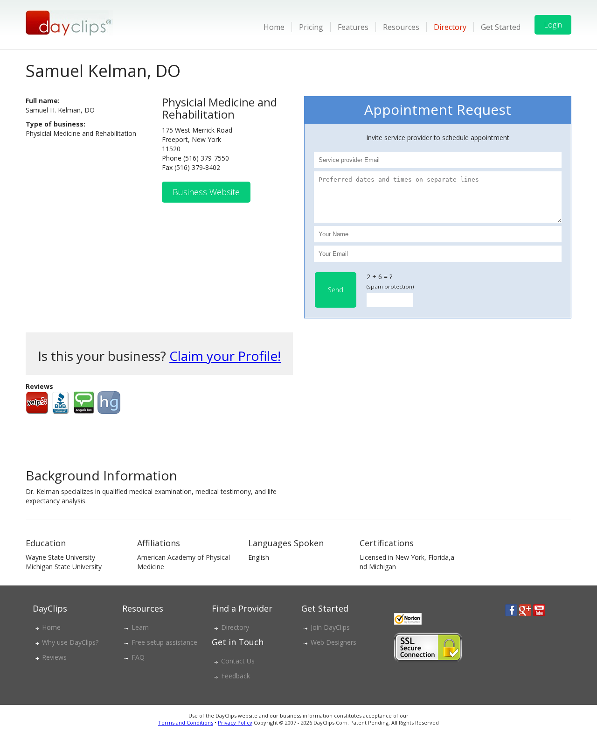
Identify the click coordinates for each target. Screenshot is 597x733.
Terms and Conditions (185, 722)
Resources (401, 27)
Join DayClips (330, 627)
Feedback (235, 675)
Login (553, 25)
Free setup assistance (164, 642)
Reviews (54, 657)
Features (353, 27)
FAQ (138, 657)
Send (335, 289)
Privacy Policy (235, 722)
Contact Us (238, 660)
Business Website (206, 191)
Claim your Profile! (225, 356)
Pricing (311, 27)
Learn (140, 627)
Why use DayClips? (70, 642)
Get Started (501, 27)
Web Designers (333, 642)
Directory (450, 27)
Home (274, 27)
